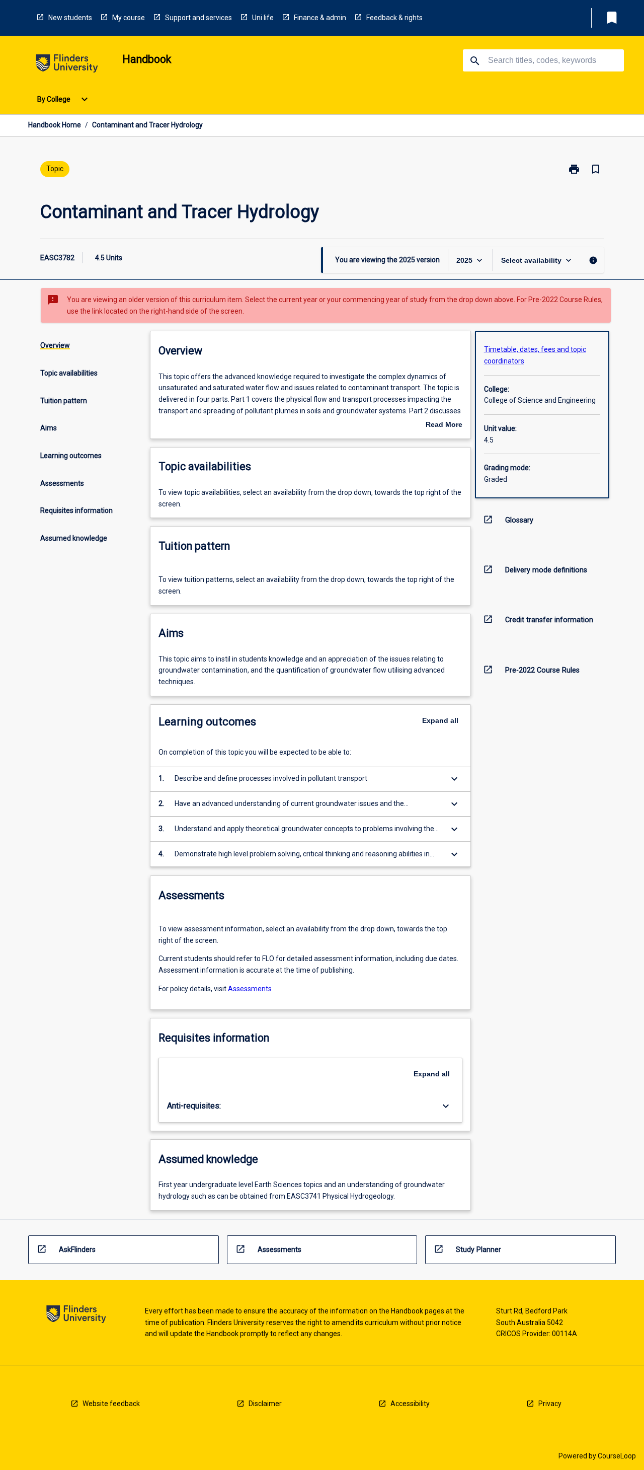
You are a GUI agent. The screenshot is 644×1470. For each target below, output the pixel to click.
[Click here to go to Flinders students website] (67, 65)
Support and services (198, 18)
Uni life (263, 18)
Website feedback (111, 1404)
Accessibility (410, 1404)
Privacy (549, 1404)
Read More (444, 425)
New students (70, 18)
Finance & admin (320, 18)
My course (128, 18)
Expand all (440, 720)
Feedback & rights (394, 18)
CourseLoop (617, 1456)
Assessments (250, 989)
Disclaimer (265, 1404)
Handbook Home (54, 125)
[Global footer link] (76, 1315)
